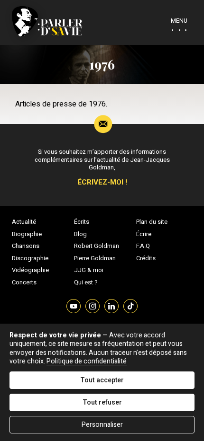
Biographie (27, 234)
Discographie (30, 258)
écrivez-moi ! (102, 182)
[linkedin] (111, 305)
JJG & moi (88, 270)
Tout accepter (102, 380)
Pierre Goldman (95, 258)
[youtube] (73, 305)
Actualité (24, 222)
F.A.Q (143, 246)
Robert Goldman (96, 246)
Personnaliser (102, 425)
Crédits (146, 258)
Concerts (24, 282)
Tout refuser (102, 402)
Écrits (81, 222)
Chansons (25, 246)
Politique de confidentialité (86, 361)
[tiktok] (130, 305)
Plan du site (151, 222)
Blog (80, 234)
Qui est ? (86, 282)
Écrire (143, 234)
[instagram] (92, 305)
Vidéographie (30, 270)
